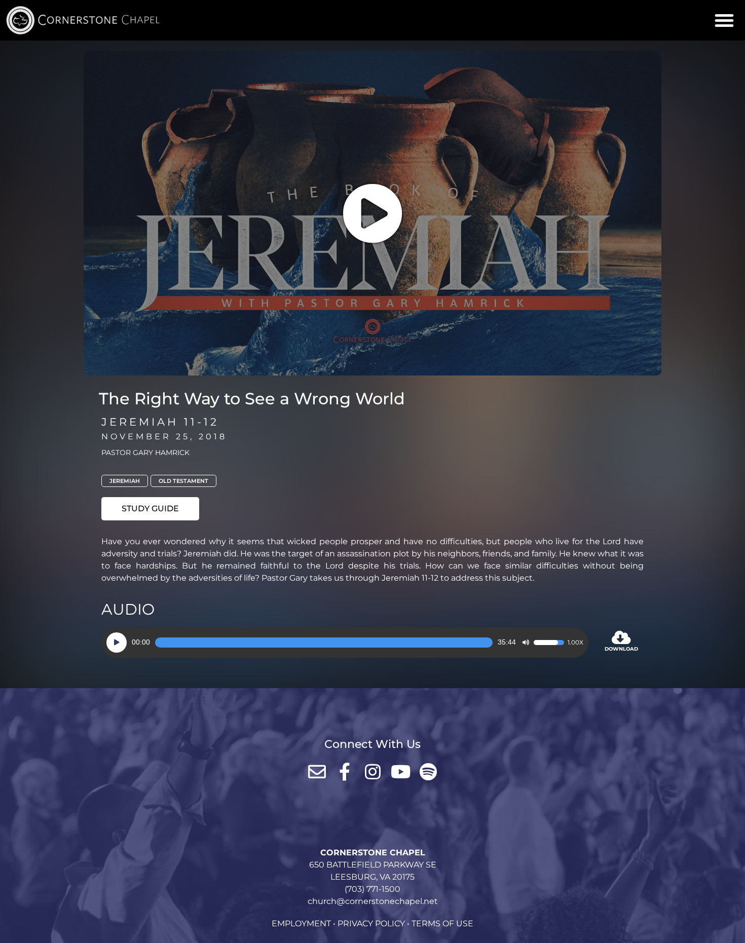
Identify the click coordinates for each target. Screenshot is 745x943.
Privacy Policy (371, 923)
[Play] (116, 642)
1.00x (575, 642)
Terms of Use (442, 923)
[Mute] (525, 642)
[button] (724, 20)
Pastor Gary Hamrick (145, 452)
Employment (301, 923)
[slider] (324, 642)
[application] (344, 642)
